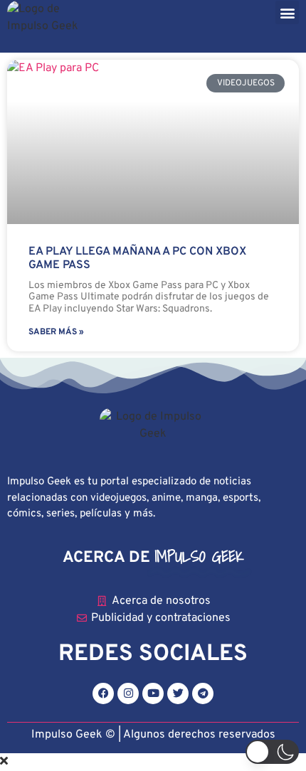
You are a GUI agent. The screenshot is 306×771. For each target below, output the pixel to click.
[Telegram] (202, 693)
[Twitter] (178, 693)
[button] (287, 12)
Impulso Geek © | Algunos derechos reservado (150, 735)
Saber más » (56, 332)
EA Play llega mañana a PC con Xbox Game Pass (137, 258)
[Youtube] (153, 693)
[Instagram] (128, 693)
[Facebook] (103, 693)
